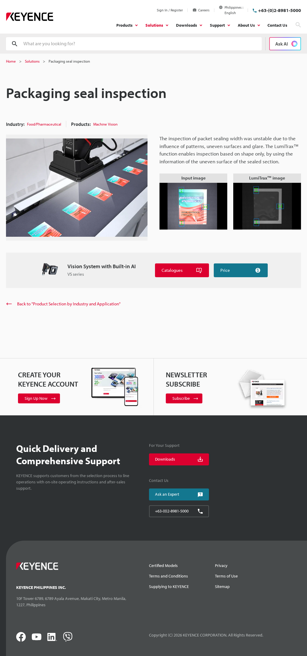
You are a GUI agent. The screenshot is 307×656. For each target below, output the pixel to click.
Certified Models (163, 565)
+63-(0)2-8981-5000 (279, 10)
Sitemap (222, 586)
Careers (204, 10)
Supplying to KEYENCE (169, 586)
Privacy (221, 565)
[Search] (298, 25)
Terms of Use (226, 576)
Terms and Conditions (168, 576)
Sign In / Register (170, 10)
